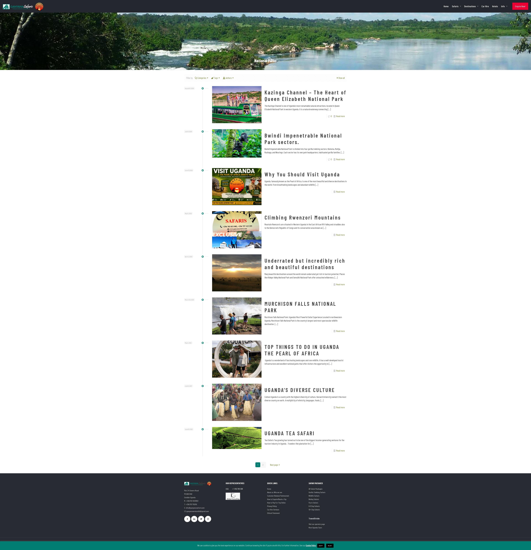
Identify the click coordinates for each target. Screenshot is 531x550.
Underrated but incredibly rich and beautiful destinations (305, 263)
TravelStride (314, 518)
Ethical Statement (273, 513)
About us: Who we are (274, 492)
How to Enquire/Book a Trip (276, 499)
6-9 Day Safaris (314, 506)
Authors (229, 77)
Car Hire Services (273, 509)
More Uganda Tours (315, 527)
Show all (341, 77)
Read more (340, 116)
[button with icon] (187, 519)
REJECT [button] (330, 546)
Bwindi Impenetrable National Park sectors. (303, 138)
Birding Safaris (314, 499)
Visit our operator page (317, 524)
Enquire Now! (520, 6)
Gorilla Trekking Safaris (317, 492)
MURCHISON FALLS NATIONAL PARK (300, 306)
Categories (201, 77)
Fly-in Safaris (313, 502)
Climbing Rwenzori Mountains (303, 217)
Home (257, 66)
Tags (216, 77)
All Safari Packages (315, 489)
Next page (274, 464)
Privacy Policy (272, 506)
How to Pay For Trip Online (276, 502)
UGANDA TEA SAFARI (290, 433)
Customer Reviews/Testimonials (278, 496)
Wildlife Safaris (314, 496)
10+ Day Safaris (314, 509)
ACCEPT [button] (321, 546)
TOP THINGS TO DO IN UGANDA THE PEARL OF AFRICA (302, 349)
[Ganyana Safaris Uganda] (23, 6)
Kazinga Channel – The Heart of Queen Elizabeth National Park (305, 95)
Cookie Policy (311, 545)
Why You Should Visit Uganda (302, 174)
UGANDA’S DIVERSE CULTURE (300, 389)
